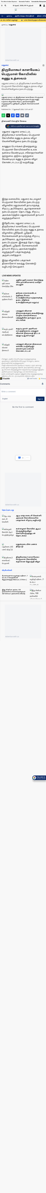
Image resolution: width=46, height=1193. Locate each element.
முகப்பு (9, 16)
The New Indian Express (9, 1)
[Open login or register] (44, 5)
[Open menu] (2, 5)
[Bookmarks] (40, 5)
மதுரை (5, 65)
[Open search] (5, 5)
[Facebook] (13, 115)
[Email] (22, 115)
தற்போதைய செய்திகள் (24, 16)
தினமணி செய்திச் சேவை (14, 121)
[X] (8, 115)
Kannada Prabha (24, 1)
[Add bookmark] (43, 65)
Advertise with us (12, 60)
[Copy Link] (27, 115)
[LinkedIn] (17, 115)
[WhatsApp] (3, 115)
